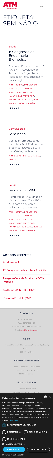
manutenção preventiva (21, 96)
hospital (18, 85)
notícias (13, 103)
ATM (11, 85)
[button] (14, 108)
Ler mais (14, 420)
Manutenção (31, 85)
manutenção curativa (20, 89)
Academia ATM (11, 262)
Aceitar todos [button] (14, 449)
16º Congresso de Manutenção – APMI (25, 270)
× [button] (50, 397)
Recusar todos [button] (38, 449)
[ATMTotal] (10, 5)
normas (37, 100)
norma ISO (26, 100)
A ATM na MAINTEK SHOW (19, 290)
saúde (22, 103)
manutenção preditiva (20, 92)
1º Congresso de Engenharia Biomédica (22, 56)
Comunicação (17, 128)
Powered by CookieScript (13, 455)
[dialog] (26, 425)
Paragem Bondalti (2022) (18, 298)
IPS (24, 156)
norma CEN (14, 100)
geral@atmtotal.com (29, 330)
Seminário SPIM (22, 190)
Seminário (17, 134)
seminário (31, 103)
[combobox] (45, 396)
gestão (18, 156)
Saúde (12, 46)
